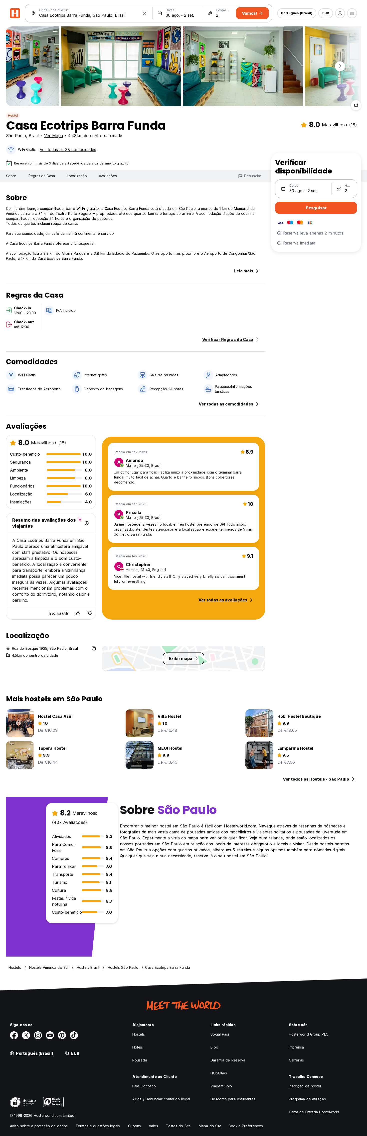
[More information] (87, 523)
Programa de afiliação (307, 1099)
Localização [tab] (77, 176)
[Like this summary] (78, 613)
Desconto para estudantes (232, 1099)
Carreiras (296, 1060)
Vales (153, 1126)
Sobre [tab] (11, 176)
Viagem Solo (221, 1086)
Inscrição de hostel (305, 1086)
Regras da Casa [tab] (41, 176)
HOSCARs (218, 1073)
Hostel (13, 115)
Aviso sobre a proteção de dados (39, 1126)
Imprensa (296, 1047)
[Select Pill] (340, 13)
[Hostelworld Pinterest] (62, 1035)
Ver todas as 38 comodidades (68, 149)
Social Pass (220, 1034)
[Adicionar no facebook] (14, 1035)
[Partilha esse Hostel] (356, 105)
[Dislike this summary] (90, 613)
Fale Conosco (144, 1086)
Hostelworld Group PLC (308, 1034)
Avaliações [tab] (108, 176)
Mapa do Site (210, 1126)
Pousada (139, 1060)
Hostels (138, 1034)
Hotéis (137, 1047)
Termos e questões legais (98, 1126)
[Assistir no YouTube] (50, 1035)
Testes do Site (178, 1126)
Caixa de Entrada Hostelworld (314, 1112)
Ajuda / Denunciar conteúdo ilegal (161, 1099)
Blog (214, 1047)
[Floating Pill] (340, 66)
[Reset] (145, 13)
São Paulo (16, 135)
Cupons (134, 1126)
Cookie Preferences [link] (245, 1126)
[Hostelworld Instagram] (38, 1035)
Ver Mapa (53, 135)
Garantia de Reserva (227, 1060)
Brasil (34, 135)
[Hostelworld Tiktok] (74, 1035)
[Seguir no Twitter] (26, 1035)
